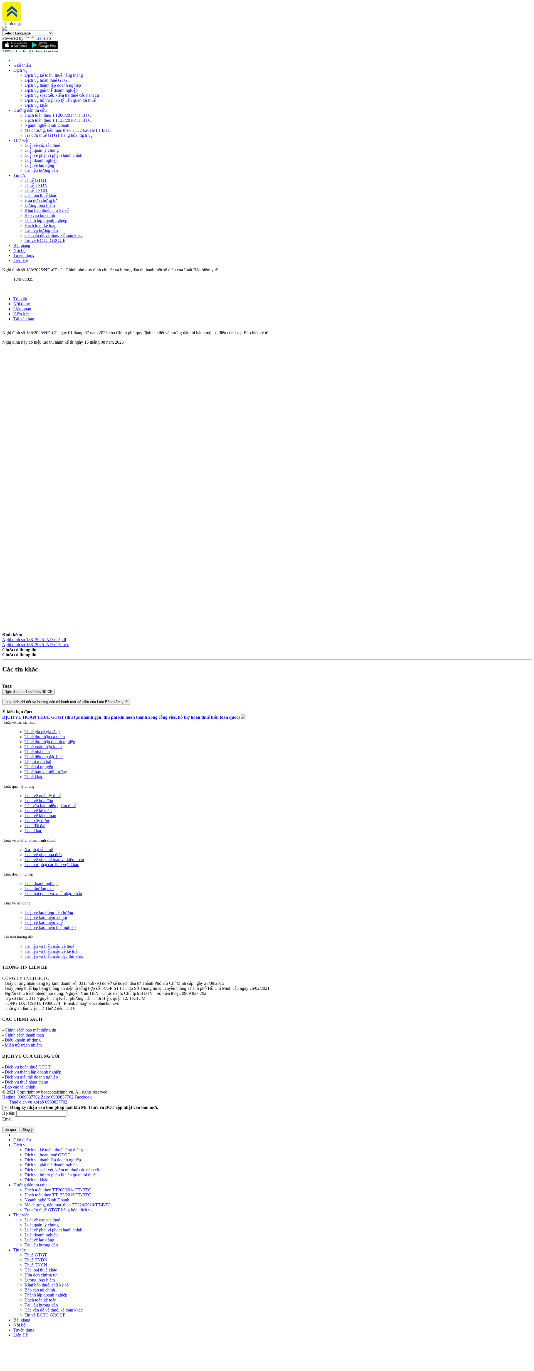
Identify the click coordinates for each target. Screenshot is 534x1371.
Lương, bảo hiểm (39, 205)
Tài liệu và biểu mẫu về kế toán (52, 951)
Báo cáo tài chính (39, 215)
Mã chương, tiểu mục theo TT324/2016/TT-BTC (67, 130)
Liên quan (22, 308)
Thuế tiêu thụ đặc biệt (43, 756)
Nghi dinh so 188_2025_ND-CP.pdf (34, 639)
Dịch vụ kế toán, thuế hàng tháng (53, 75)
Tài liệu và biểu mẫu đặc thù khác (54, 956)
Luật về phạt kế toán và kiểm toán (54, 859)
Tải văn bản (23, 318)
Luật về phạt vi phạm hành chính (53, 155)
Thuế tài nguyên (38, 766)
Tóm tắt (20, 298)
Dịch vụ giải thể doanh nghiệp (51, 90)
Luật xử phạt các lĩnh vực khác (51, 864)
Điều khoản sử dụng (23, 1040)
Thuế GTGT (35, 180)
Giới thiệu (22, 65)
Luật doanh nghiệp (41, 160)
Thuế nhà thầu (37, 751)
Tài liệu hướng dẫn (41, 170)
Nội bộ (19, 250)
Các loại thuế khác (40, 195)
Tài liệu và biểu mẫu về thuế (49, 946)
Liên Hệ (20, 260)
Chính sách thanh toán (24, 1035)
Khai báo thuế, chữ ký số (46, 210)
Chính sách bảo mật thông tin (30, 1030)
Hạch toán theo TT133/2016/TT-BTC (57, 120)
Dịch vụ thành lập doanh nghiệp (52, 85)
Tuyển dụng (23, 255)
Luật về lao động (39, 165)
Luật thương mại (39, 888)
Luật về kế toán (38, 810)
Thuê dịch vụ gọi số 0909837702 (41, 1102)
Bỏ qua (10, 1129)
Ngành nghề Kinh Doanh (46, 125)
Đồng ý (27, 1129)
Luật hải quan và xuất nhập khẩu (53, 893)
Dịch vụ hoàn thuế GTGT (47, 80)
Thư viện (21, 140)
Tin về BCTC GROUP (44, 240)
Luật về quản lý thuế (42, 795)
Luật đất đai (34, 825)
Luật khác (33, 830)
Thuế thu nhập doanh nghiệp (49, 741)
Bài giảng (21, 245)
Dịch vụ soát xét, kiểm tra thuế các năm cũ (61, 95)
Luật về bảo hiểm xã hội (45, 917)
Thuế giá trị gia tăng (42, 731)
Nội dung (21, 303)
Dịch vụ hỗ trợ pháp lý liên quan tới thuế (60, 100)
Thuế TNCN (35, 190)
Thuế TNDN (36, 185)
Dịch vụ (20, 70)
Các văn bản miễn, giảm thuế (50, 805)
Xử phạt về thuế (38, 849)
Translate (43, 38)
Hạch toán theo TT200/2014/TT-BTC (57, 115)
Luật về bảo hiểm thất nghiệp (50, 927)
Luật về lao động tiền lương (48, 912)
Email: (8, 1119)
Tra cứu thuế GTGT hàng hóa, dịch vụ (58, 135)
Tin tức (19, 175)
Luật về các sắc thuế (42, 145)
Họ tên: (8, 1113)
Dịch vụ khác (36, 105)
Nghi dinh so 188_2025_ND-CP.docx (35, 644)
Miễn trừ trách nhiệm (23, 1045)
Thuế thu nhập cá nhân (44, 736)
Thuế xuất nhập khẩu (43, 746)
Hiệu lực (21, 313)
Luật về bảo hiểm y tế (43, 922)
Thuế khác (33, 776)
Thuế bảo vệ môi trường (45, 771)
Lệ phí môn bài (37, 761)
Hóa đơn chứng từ (40, 200)
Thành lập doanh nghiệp (45, 220)
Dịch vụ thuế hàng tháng (26, 1082)
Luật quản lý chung (41, 150)
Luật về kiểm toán (40, 815)
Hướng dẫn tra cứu (30, 110)
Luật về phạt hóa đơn (43, 854)
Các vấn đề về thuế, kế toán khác (53, 235)
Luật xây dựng (37, 820)
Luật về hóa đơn (38, 800)
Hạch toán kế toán (40, 225)
